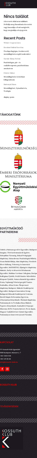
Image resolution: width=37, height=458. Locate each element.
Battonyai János (10, 84)
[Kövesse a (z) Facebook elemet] (2, 369)
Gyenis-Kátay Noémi (12, 59)
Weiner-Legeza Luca (12, 43)
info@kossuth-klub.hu (9, 362)
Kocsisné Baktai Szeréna (13, 47)
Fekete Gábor (9, 73)
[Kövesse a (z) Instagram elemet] (7, 369)
